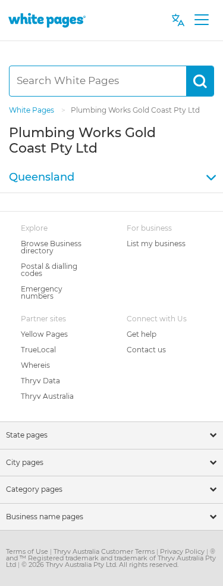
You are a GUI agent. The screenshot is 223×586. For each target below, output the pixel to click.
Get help (141, 334)
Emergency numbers (41, 292)
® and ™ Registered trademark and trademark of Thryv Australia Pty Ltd (111, 558)
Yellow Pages (44, 334)
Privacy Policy (183, 551)
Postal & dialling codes (49, 270)
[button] (111, 177)
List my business (156, 243)
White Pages (32, 110)
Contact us (146, 349)
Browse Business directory (51, 247)
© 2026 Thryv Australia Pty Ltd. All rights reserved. (99, 564)
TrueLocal (38, 349)
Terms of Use (28, 551)
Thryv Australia (47, 396)
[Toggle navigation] (201, 20)
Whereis (35, 365)
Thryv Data (40, 380)
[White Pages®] (47, 20)
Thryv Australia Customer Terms (105, 551)
